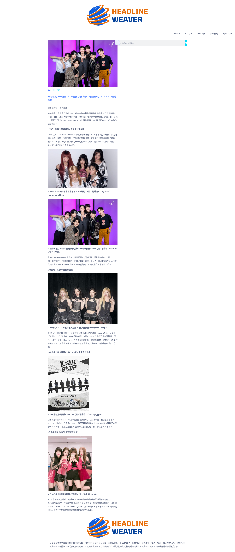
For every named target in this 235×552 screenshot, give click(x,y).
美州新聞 (214, 33)
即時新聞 (188, 33)
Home (177, 33)
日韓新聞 (201, 33)
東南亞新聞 (228, 33)
